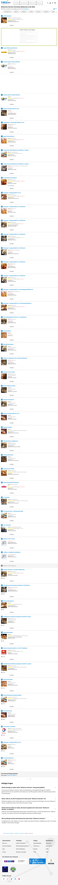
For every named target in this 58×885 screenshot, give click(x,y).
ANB (47, 852)
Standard (26, 9)
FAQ (34, 852)
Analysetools (24, 3)
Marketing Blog (37, 843)
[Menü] (55, 3)
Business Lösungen (21, 852)
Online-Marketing (20, 849)
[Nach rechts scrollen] (55, 12)
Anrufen (12, 25)
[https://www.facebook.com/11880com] (3, 879)
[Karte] (54, 8)
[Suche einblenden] (48, 3)
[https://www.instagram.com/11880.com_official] (7, 879)
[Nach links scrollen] (2, 12)
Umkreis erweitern (12, 775)
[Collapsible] (55, 787)
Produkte (16, 3)
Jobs (3, 849)
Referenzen (32, 3)
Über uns (39, 3)
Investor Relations (6, 846)
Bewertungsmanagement (22, 846)
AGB (47, 849)
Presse (4, 852)
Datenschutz (49, 846)
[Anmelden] (51, 3)
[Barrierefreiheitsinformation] (53, 3)
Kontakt (35, 849)
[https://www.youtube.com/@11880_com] (19, 879)
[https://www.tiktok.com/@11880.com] (11, 879)
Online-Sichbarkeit (20, 843)
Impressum (48, 843)
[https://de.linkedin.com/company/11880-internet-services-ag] (15, 879)
